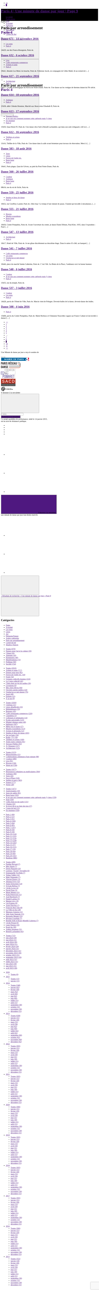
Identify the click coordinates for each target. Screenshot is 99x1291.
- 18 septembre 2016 (20, 94)
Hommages (12, 658)
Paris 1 (10, 815)
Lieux (8, 156)
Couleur (9, 177)
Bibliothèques (13, 709)
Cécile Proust (12, 923)
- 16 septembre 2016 (20, 132)
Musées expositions (13, 216)
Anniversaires (13, 791)
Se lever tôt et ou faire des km (19, 806)
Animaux (9, 100)
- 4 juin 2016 (15, 306)
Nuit (10, 800)
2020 (8, 1105)
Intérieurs (12, 724)
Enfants (10, 696)
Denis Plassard (13, 869)
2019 (8, 1135)
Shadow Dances (12, 645)
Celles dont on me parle (17, 802)
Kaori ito (11, 927)
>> (7, 348)
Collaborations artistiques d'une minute (22, 757)
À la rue (10, 699)
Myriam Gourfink (14, 918)
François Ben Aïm (14, 908)
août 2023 (11, 959)
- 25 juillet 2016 (17, 192)
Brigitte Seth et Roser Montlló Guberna (22, 921)
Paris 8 (10, 830)
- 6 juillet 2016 (16, 269)
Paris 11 (11, 836)
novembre (16, 1009)
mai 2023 (11, 966)
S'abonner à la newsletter (10, 417)
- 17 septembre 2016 (20, 111)
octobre (15, 1007)
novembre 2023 (13, 953)
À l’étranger (13, 746)
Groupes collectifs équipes (18, 679)
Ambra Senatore (14, 929)
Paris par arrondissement (15, 640)
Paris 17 (11, 849)
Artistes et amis (11, 65)
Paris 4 (8, 46)
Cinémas (11, 705)
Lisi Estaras (11, 903)
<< (7, 322)
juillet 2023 (12, 962)
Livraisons (11, 686)
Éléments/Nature (12, 636)
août (14, 1003)
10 (7, 344)
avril (14, 994)
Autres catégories (12, 638)
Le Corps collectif (14, 681)
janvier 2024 (12, 949)
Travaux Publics (12, 116)
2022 (8, 1044)
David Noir (11, 890)
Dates (8, 625)
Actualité (9, 23)
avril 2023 (11, 968)
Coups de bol (13, 808)
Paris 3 (10, 819)
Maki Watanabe (13, 877)
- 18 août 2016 (16, 148)
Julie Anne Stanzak (15, 914)
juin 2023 (11, 964)
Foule (10, 677)
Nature (11, 782)
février (15, 990)
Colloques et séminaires (16, 718)
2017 (8, 1196)
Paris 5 (10, 823)
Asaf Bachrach (13, 897)
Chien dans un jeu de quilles (18, 683)
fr (6, 5)
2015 (8, 1257)
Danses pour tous (14, 672)
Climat (10, 653)
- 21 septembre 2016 (20, 76)
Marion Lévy (12, 901)
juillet (14, 1000)
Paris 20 (11, 856)
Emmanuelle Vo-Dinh (15, 873)
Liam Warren (12, 925)
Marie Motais (13, 892)
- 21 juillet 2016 (17, 209)
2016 (8, 1226)
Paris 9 (10, 832)
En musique (10, 121)
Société (11, 664)
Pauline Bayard (13, 864)
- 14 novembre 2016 (20, 38)
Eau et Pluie (13, 778)
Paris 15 (11, 845)
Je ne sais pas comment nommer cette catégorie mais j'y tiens (29, 118)
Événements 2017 (12, 427)
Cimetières (11, 716)
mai (14, 996)
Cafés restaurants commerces (17, 62)
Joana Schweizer (14, 884)
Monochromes (13, 754)
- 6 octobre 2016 (17, 55)
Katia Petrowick (14, 895)
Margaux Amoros (14, 912)
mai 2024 (11, 940)
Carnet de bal (11, 643)
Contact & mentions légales (16, 434)
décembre (16, 1011)
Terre (8, 154)
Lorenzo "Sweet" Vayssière (17, 871)
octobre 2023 (12, 955)
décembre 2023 (13, 951)
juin (14, 998)
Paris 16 (11, 847)
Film (7, 21)
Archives (9, 432)
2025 (8, 977)
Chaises (10, 804)
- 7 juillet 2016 (16, 248)
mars (14, 992)
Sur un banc (12, 735)
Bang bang (10, 160)
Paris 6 (10, 825)
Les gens (9, 44)
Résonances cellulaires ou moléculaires (23, 772)
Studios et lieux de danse (15, 198)
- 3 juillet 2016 (16, 288)
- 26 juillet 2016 (17, 171)
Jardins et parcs (14, 780)
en (7, 3)
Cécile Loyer (12, 888)
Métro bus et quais (14, 727)
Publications (10, 19)
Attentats (11, 655)
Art (7, 634)
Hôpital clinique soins (16, 722)
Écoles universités (15, 720)
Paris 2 (10, 817)
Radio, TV (12, 737)
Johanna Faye (13, 882)
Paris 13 (11, 841)
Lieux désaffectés (14, 707)
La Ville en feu (13, 910)
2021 (8, 1074)
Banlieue (11, 858)
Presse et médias (12, 430)
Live (7, 60)
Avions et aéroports (15, 731)
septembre (16, 1005)
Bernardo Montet (14, 916)
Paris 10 (11, 834)
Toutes (10, 649)
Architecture (10, 81)
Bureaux (11, 711)
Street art (11, 765)
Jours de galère (13, 793)
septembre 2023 (13, 957)
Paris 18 (11, 851)
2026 (8, 972)
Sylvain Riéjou (13, 886)
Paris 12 (11, 838)
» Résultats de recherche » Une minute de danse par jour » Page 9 (26, 596)
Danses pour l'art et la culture (19, 651)
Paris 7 (11, 828)
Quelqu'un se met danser (15, 258)
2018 (8, 1165)
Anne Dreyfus (12, 905)
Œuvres (9, 214)
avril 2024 (11, 942)
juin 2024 (11, 938)
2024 (8, 983)
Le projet (9, 17)
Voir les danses (7, 115)
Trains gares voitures (15, 742)
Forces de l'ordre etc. (14, 158)
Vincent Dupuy (13, 879)
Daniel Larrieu (13, 899)
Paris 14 (11, 843)
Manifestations (13, 660)
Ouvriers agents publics (16, 690)
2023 (8, 1013)
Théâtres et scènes (13, 137)
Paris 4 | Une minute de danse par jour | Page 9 (39, 11)
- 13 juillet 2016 (17, 231)
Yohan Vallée (13, 875)
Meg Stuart (11, 866)
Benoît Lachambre (15, 931)
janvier (15, 981)
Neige (10, 785)
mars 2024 (11, 944)
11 (7, 346)
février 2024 (12, 946)
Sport (10, 694)
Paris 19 (11, 854)
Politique (11, 662)
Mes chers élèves (14, 688)
